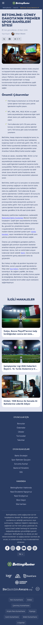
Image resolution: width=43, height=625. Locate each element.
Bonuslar (21, 423)
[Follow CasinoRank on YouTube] (24, 548)
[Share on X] (4, 39)
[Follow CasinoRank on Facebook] (7, 548)
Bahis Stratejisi (21, 455)
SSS (21, 472)
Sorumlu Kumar (21, 464)
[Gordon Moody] (21, 582)
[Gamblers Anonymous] (18, 576)
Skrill (23, 253)
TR (20, 554)
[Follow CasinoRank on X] (18, 548)
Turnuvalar (21, 436)
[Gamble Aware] (18, 589)
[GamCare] (29, 576)
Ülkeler (21, 432)
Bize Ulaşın (21, 500)
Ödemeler (21, 427)
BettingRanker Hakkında (21, 487)
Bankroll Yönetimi (21, 468)
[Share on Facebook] (9, 39)
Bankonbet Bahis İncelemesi (12, 218)
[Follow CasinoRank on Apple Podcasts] (35, 548)
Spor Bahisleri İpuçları (21, 459)
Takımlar (21, 440)
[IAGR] (9, 576)
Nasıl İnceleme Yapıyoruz (21, 491)
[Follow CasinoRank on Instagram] (13, 548)
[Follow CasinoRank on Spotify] (29, 548)
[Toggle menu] (3, 3)
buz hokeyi (14, 269)
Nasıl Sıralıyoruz (21, 496)
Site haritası (21, 504)
